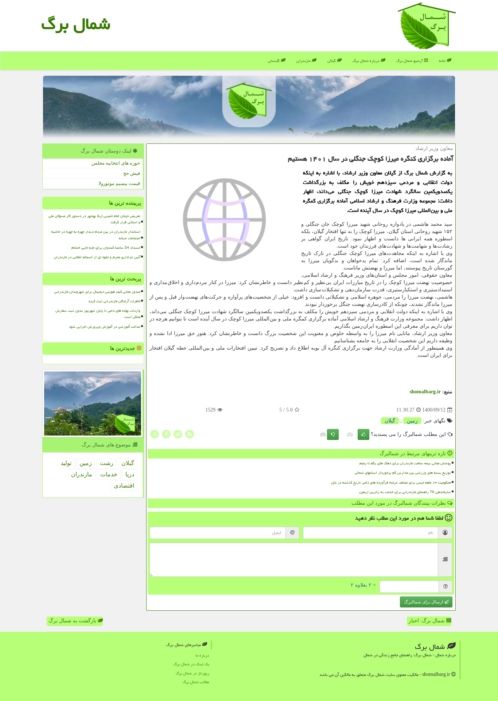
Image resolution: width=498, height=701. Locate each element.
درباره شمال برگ (367, 60)
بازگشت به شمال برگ (73, 620)
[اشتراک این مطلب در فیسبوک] (166, 434)
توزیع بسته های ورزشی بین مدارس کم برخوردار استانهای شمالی (403, 472)
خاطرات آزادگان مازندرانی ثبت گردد (114, 301)
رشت (106, 463)
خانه (443, 60)
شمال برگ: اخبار (427, 620)
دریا (129, 474)
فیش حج (131, 173)
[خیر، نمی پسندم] (333, 434)
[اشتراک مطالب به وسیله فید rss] (189, 434)
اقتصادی (124, 486)
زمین (412, 421)
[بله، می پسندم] (363, 434)
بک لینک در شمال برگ (191, 664)
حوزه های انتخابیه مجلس (116, 163)
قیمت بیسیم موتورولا (119, 183)
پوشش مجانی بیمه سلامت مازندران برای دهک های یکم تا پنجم (405, 463)
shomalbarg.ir (425, 391)
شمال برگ (75, 23)
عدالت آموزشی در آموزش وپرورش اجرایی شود (104, 326)
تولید (66, 463)
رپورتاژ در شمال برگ (192, 673)
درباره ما (202, 655)
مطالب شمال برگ (196, 682)
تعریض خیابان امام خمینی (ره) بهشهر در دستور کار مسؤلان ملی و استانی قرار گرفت (94, 219)
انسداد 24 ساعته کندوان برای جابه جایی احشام (105, 247)
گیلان (332, 60)
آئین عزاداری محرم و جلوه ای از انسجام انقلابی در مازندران (97, 257)
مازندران (304, 60)
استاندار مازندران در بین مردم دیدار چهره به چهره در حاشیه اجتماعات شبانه (95, 234)
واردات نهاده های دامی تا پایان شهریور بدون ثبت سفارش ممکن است (97, 313)
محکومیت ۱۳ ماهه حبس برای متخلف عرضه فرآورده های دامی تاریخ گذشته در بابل (391, 482)
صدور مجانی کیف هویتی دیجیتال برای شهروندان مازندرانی (97, 291)
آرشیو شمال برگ (410, 60)
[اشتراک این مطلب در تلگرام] (178, 434)
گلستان (274, 60)
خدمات (108, 474)
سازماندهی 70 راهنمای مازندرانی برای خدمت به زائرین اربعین (405, 492)
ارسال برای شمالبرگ (424, 601)
